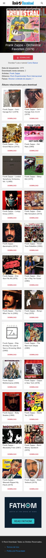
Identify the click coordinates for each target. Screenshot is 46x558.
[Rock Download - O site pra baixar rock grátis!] (23, 3)
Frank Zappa (15, 73)
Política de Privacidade (16, 551)
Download (12, 118)
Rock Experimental (18, 76)
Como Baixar (32, 63)
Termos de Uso (13, 547)
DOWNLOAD (24, 57)
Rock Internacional (34, 76)
